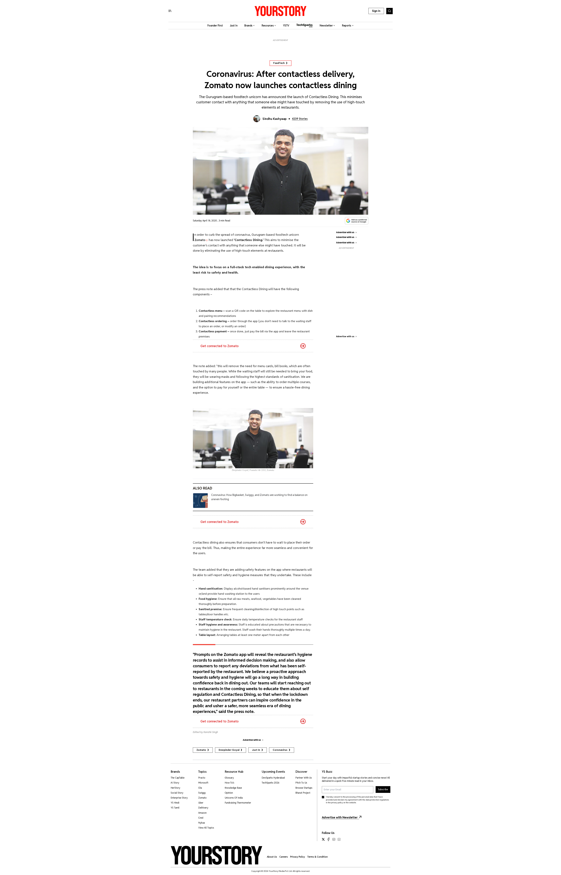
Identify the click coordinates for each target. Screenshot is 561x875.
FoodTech (279, 63)
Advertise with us (345, 336)
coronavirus (280, 750)
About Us (272, 856)
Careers (283, 856)
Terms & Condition (317, 856)
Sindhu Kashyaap (275, 118)
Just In (256, 750)
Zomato (201, 750)
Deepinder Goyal (229, 750)
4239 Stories (300, 118)
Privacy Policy (297, 856)
